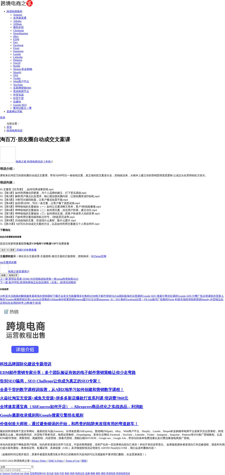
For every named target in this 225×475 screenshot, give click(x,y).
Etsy (15, 42)
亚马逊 (50, 473)
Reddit (16, 66)
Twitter (17, 78)
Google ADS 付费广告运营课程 (195, 296)
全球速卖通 (19, 17)
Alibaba (17, 21)
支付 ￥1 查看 (7, 250)
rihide (26, 473)
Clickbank (18, 30)
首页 (9, 127)
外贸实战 (18, 94)
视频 (92, 473)
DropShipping (20, 33)
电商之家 (21, 161)
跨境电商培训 (14, 130)
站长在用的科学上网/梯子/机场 (23, 302)
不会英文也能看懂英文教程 (74, 296)
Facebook (18, 45)
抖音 (61, 473)
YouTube (18, 84)
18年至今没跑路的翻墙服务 (16, 296)
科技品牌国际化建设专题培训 (25, 364)
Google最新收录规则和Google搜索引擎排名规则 (41, 415)
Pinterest (17, 60)
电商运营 (79, 473)
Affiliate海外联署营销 (62, 299)
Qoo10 (16, 63)
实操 (56, 473)
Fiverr (16, 48)
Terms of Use (73, 460)
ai (1, 473)
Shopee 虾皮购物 (22, 69)
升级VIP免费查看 (26, 249)
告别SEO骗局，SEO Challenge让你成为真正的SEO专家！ (50, 381)
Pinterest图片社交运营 (86, 299)
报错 (84, 460)
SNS (15, 75)
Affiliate (17, 24)
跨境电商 (110, 473)
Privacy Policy (39, 460)
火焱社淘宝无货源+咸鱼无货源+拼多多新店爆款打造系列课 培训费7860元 (64, 398)
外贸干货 (18, 98)
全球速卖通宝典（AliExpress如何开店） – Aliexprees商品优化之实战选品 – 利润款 (71, 407)
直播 (87, 473)
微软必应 (18, 27)
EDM (16, 39)
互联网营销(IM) (22, 87)
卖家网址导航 (14, 111)
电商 (72, 473)
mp (1, 262)
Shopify (17, 72)
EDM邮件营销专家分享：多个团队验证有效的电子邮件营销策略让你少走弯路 (68, 372)
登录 (2, 117)
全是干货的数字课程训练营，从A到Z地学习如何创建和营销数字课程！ (62, 389)
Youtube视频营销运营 (17, 299)
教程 (67, 473)
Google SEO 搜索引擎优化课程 (160, 296)
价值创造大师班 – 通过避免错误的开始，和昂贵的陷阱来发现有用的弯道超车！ (69, 424)
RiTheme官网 (98, 256)
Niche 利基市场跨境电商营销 (184, 299)
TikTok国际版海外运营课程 (127, 296)
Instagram (18, 51)
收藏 (3, 275)
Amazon (17, 14)
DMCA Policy (56, 460)
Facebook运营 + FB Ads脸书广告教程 (147, 299)
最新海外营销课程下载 (45, 296)
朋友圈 (12, 262)
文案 (6, 262)
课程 (98, 473)
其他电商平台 (21, 91)
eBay (16, 36)
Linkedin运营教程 (40, 299)
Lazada (17, 54)
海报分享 (13, 275)
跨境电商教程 (14, 11)
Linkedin (18, 57)
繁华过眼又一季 (22, 108)
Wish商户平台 (21, 81)
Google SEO (20, 105)
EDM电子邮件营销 (100, 296)
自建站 (17, 101)
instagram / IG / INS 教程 (112, 299)
